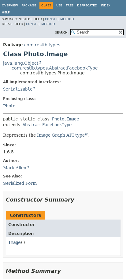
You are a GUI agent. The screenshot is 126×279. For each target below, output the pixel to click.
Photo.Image (65, 118)
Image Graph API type (61, 135)
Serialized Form (20, 183)
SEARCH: (62, 32)
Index (105, 5)
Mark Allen (14, 167)
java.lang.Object (20, 63)
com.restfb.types (42, 44)
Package (29, 5)
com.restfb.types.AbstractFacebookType (55, 68)
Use (59, 5)
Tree (69, 5)
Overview (10, 5)
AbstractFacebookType (47, 124)
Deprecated (87, 5)
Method (67, 19)
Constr (51, 19)
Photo (9, 105)
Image (14, 242)
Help (6, 12)
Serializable (17, 89)
